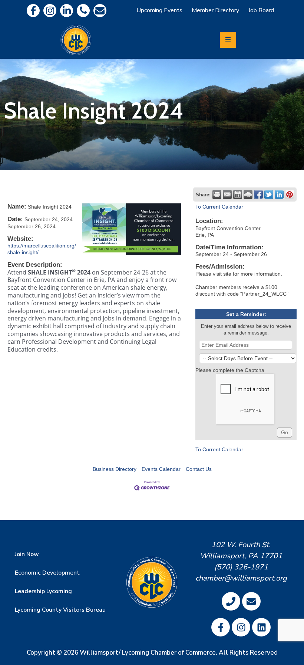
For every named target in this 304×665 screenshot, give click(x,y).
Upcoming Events (159, 10)
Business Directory (114, 469)
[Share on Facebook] (258, 194)
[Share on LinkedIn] (279, 194)
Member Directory (215, 10)
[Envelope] (99, 10)
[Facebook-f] (33, 10)
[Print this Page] (216, 194)
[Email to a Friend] (227, 194)
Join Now (27, 554)
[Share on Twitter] (268, 194)
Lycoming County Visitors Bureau (60, 610)
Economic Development (47, 573)
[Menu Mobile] (228, 40)
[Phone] (83, 10)
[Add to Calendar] (237, 194)
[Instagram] (49, 10)
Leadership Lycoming (43, 591)
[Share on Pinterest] (289, 194)
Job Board (261, 10)
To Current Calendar (219, 207)
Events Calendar (161, 469)
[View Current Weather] (248, 194)
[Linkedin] (66, 10)
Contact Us (199, 469)
